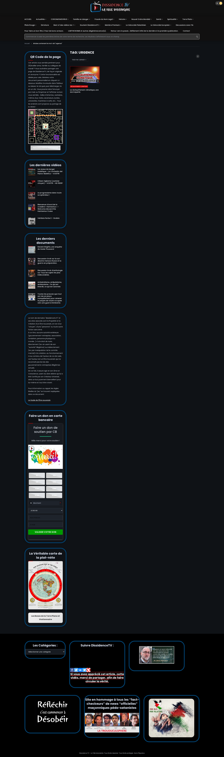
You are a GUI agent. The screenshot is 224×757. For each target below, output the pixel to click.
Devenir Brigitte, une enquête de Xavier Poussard (50, 248)
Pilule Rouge (29, 25)
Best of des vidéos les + (64, 25)
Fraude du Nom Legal (104, 19)
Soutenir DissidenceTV (89, 25)
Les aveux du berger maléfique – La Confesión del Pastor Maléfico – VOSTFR (50, 171)
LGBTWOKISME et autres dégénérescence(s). (87, 31)
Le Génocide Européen (160, 25)
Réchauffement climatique (79, 86)
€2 (54, 475)
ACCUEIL (27, 19)
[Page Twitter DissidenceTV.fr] (76, 670)
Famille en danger (80, 19)
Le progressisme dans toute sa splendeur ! (49, 194)
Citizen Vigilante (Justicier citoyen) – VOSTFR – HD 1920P (50, 182)
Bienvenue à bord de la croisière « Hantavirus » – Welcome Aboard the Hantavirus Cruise (48, 207)
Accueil (27, 43)
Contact (186, 31)
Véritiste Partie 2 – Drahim (49, 218)
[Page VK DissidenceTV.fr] (80, 670)
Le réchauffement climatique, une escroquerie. (84, 91)
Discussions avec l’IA (184, 25)
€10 (54, 482)
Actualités (40, 19)
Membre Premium (112, 25)
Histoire (122, 19)
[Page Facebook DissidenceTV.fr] (72, 670)
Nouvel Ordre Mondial (140, 19)
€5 (37, 482)
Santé (158, 19)
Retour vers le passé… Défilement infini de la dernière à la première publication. (144, 31)
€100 (37, 495)
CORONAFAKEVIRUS (59, 19)
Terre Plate (187, 19)
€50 (54, 489)
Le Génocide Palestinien (136, 25)
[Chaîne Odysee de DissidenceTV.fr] (88, 670)
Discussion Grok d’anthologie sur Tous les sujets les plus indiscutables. (50, 272)
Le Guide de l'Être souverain (39, 400)
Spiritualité (171, 19)
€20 (37, 489)
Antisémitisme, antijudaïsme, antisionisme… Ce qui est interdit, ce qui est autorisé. (50, 284)
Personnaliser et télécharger (45, 148)
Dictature (45, 25)
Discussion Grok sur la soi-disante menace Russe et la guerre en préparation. (49, 260)
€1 (37, 475)
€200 (54, 495)
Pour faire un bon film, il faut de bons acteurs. (43, 31)
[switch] (219, 3)
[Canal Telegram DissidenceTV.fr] (84, 670)
